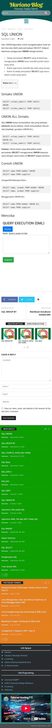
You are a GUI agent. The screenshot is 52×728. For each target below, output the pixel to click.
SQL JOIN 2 (6, 471)
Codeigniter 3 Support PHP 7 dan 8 (18, 630)
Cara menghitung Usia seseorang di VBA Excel (23, 611)
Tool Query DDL (9, 566)
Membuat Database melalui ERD (40, 313)
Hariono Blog (26, 4)
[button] (26, 21)
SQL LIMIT (6, 490)
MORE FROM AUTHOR (35, 324)
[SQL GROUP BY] (9, 334)
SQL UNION (6, 433)
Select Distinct (8, 538)
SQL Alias (38, 341)
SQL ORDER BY (8, 500)
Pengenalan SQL (9, 557)
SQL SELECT (6, 547)
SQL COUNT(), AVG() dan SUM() (25, 342)
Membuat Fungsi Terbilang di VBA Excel (20, 621)
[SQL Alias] (43, 334)
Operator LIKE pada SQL (13, 509)
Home (3, 29)
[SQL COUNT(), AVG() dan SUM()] (26, 334)
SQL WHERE (6, 528)
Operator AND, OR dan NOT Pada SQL (19, 519)
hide (14, 83)
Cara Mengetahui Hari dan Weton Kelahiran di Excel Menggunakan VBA (23, 601)
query (20, 29)
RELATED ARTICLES (15, 324)
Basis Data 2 (12, 29)
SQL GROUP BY (9, 311)
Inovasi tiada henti (26, 9)
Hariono (4, 437)
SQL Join (5, 481)
